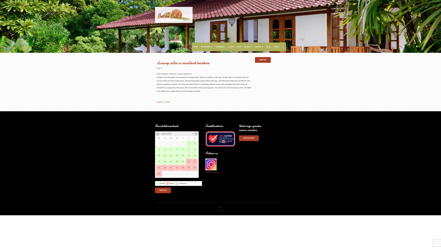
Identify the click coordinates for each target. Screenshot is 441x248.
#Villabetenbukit (212, 172)
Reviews (258, 47)
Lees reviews (248, 138)
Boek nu (262, 60)
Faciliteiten (219, 47)
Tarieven (247, 47)
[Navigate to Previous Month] (157, 133)
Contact (276, 47)
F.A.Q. (268, 47)
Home (195, 47)
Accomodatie (206, 47)
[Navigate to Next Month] (196, 133)
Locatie (231, 47)
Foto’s (239, 47)
